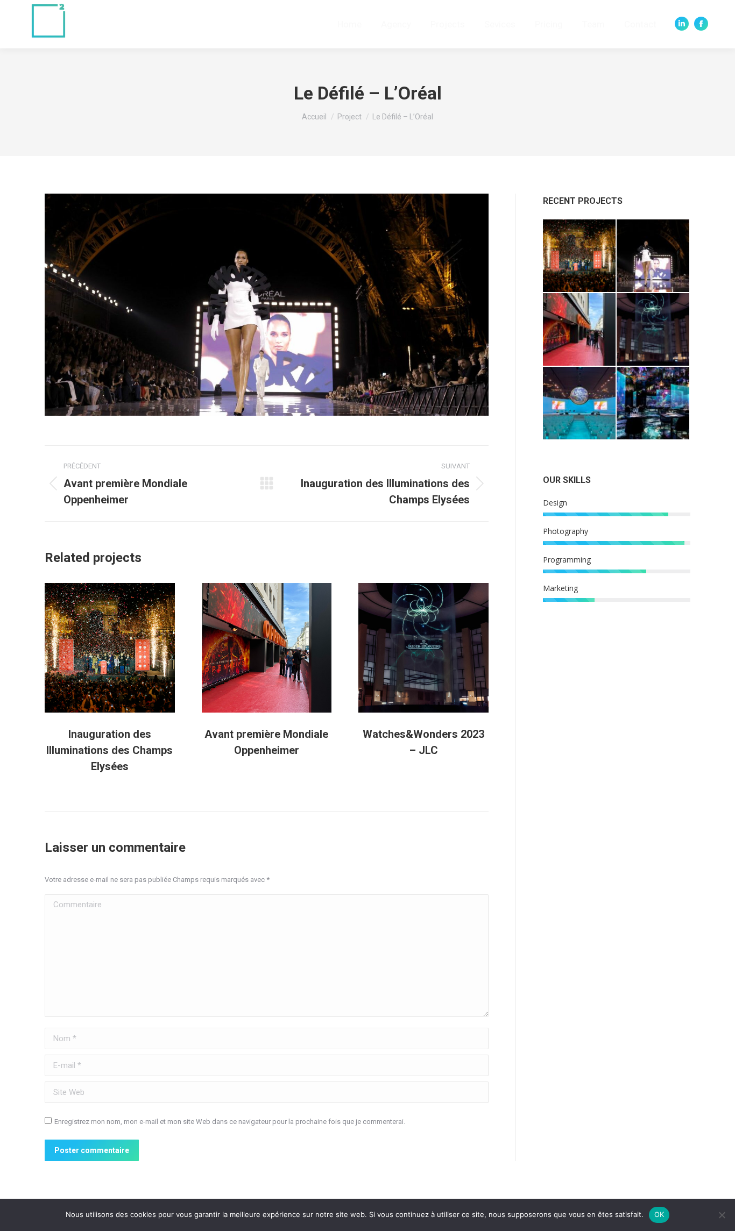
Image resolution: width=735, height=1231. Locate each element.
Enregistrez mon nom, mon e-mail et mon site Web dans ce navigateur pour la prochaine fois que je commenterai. (229, 1122)
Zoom (95, 647)
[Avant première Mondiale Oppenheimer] (580, 330)
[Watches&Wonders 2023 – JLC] (653, 330)
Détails (124, 647)
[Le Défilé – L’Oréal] (653, 256)
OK (659, 1214)
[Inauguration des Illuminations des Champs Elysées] (580, 256)
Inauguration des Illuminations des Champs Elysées (109, 750)
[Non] (721, 1214)
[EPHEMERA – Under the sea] (653, 403)
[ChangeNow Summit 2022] (580, 403)
